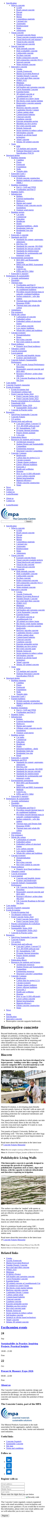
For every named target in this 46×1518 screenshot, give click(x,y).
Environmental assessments (22, 258)
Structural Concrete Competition (29, 451)
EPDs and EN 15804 (24, 271)
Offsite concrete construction (27, 483)
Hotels (19, 224)
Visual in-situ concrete (25, 42)
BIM (18, 146)
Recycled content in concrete (28, 342)
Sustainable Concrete (14, 1444)
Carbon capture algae (24, 112)
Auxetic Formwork (24, 71)
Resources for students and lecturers (25, 439)
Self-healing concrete (24, 133)
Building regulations (19, 185)
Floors (18, 162)
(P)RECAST (21, 80)
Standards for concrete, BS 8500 (29, 246)
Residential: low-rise (24, 230)
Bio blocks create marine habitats (29, 101)
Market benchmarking (25, 478)
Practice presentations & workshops (25, 401)
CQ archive (16, 419)
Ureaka (19, 69)
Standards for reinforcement (27, 251)
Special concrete (17, 46)
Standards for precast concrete (28, 249)
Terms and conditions (14, 1448)
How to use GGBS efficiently (28, 474)
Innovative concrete (19, 67)
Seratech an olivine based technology (21, 1317)
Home (8, 1014)
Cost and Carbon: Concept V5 (28, 424)
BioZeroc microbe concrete (27, 108)
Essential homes (22, 92)
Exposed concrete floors (26, 35)
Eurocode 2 (21, 467)
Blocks (19, 14)
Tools (13, 144)
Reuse (18, 337)
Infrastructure (16, 194)
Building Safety (17, 192)
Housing (19, 471)
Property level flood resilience (28, 346)
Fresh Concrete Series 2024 (22, 394)
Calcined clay (21, 21)
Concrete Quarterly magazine (18, 385)
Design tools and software (21, 421)
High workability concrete (26, 51)
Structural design (13, 155)
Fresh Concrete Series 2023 (27, 396)
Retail (18, 233)
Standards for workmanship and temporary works (29, 254)
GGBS (19, 8)
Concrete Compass (18, 453)
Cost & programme (19, 351)
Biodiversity (21, 455)
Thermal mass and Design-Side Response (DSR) (29, 302)
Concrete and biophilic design (28, 355)
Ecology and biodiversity (26, 358)
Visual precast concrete (25, 44)
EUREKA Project (23, 85)
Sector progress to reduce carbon (29, 130)
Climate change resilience (26, 462)
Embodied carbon (23, 319)
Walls (18, 169)
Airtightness (16, 310)
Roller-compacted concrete (27, 58)
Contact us (10, 492)
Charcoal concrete (23, 117)
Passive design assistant (25, 433)
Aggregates (21, 23)
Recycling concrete (24, 339)
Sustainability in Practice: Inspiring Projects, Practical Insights (19, 1345)
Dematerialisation (23, 335)
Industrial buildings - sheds (27, 226)
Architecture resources (25, 442)
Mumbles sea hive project (26, 123)
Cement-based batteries (25, 114)
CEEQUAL (21, 269)
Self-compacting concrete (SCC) (29, 60)
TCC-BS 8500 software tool (27, 426)
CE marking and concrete (26, 148)
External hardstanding (25, 199)
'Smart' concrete (22, 139)
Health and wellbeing (25, 469)
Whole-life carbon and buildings (29, 330)
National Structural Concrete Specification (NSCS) (27, 152)
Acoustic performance (20, 278)
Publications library (19, 437)
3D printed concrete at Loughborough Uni (25, 95)
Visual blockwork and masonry (29, 39)
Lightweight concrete (24, 53)
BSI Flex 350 (21, 244)
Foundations (21, 167)
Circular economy (18, 333)
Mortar (19, 17)
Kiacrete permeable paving (27, 121)
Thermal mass (16, 283)
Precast (19, 12)
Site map (9, 1446)
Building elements (18, 158)
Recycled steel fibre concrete (27, 78)
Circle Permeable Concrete (27, 89)
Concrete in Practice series (21, 410)
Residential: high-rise (24, 228)
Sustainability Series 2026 (21, 405)
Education (20, 219)
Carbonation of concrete (26, 317)
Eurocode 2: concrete (19, 235)
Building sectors (17, 212)
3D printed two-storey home (27, 98)
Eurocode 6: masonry (19, 274)
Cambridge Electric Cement (27, 110)
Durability (15, 280)
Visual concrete (17, 33)
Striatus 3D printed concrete (27, 142)
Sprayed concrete (23, 62)
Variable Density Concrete (27, 76)
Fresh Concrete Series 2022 (27, 399)
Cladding (20, 160)
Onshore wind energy (25, 210)
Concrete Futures (18, 417)
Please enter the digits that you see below (17, 1494)
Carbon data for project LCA (28, 458)
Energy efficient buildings (26, 464)
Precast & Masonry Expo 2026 (17, 1371)
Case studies (11, 383)
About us (10, 489)
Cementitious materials (25, 19)
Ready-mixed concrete (25, 10)
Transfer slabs (21, 171)
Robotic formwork (23, 128)
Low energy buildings (25, 328)
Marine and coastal (24, 203)
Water (18, 28)
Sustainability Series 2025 (26, 408)
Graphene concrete (24, 119)
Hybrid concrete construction (28, 178)
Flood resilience (17, 344)
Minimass (20, 83)
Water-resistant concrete (26, 64)
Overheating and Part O (26, 189)
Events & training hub (20, 389)
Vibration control (18, 349)
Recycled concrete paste (26, 126)
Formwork (20, 164)
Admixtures (21, 30)
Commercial (21, 217)
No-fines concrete (23, 55)
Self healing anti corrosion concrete (30, 87)
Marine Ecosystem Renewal (27, 73)
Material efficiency (23, 480)
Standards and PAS (19, 237)
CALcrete (20, 435)
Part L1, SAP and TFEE (26, 187)
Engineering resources (25, 449)
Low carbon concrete (24, 326)
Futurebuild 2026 (18, 403)
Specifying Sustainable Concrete (24, 414)
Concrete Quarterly (14, 1441)
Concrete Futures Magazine (14, 1145)
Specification (11, 3)
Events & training (13, 387)
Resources (10, 412)
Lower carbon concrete (25, 476)
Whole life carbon (18, 314)
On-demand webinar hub (21, 392)
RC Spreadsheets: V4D (25, 428)
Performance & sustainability (17, 276)
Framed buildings (18, 176)
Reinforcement (22, 26)
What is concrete (18, 5)
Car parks (20, 214)
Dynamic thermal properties (27, 430)
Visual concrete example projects (29, 37)
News (8, 487)
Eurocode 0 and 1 (18, 173)
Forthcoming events (14, 1327)
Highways (20, 201)
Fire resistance (17, 312)
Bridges (19, 196)
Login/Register (12, 494)
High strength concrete (25, 48)
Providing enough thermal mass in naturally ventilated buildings (30, 293)
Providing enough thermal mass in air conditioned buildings (30, 288)
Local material (17, 353)
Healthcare (20, 221)
